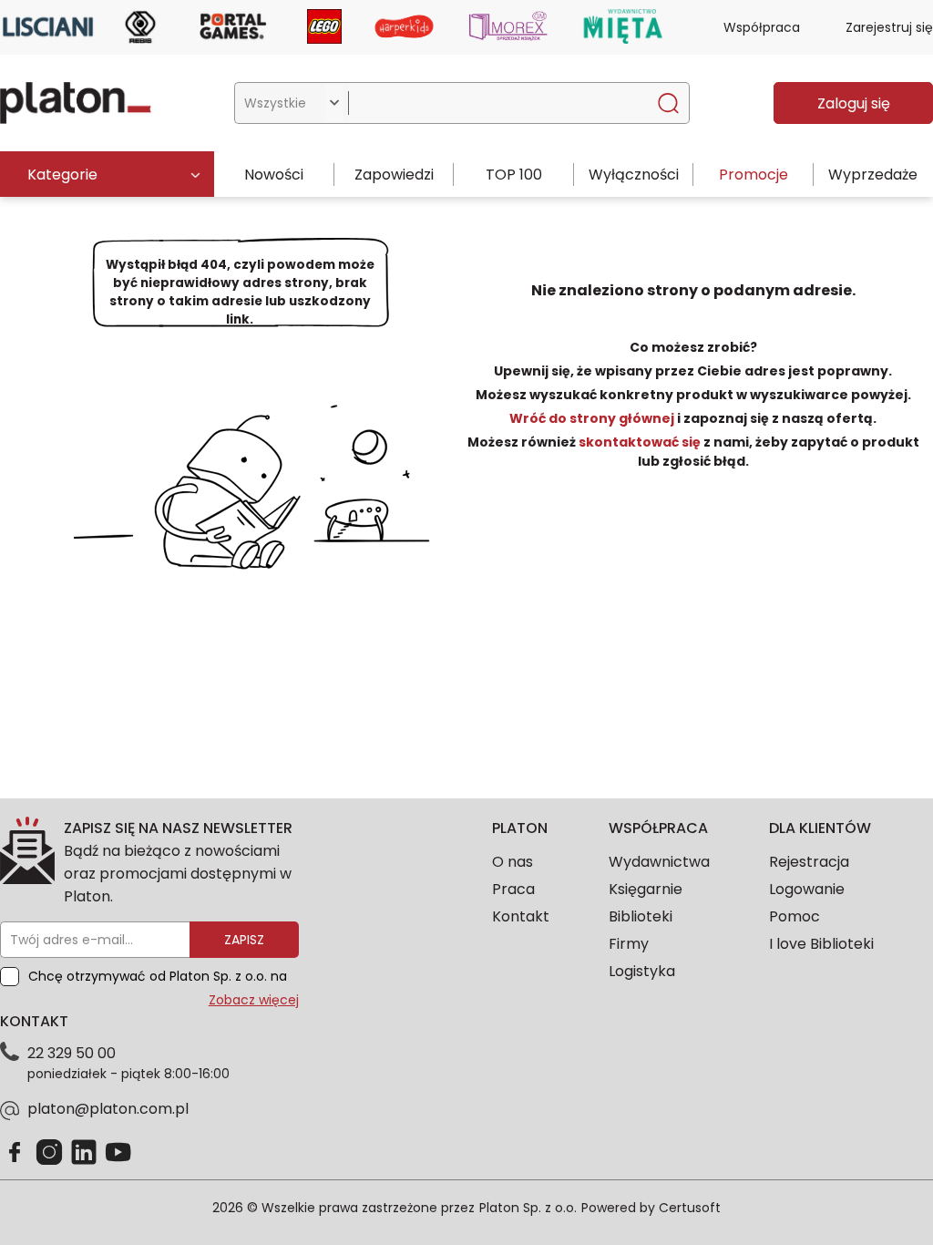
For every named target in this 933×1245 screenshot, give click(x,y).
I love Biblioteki (821, 943)
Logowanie (807, 889)
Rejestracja (809, 861)
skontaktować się (639, 442)
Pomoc (794, 916)
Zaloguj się (853, 103)
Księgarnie (645, 889)
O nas (512, 861)
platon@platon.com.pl (108, 1108)
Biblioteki (640, 916)
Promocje (753, 174)
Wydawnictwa (659, 861)
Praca (513, 889)
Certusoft (690, 1208)
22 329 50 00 (71, 1053)
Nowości (273, 174)
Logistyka (642, 971)
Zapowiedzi (394, 174)
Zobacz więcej (254, 1000)
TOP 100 (514, 174)
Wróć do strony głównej (593, 418)
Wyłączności (634, 174)
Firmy (629, 943)
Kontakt (520, 916)
